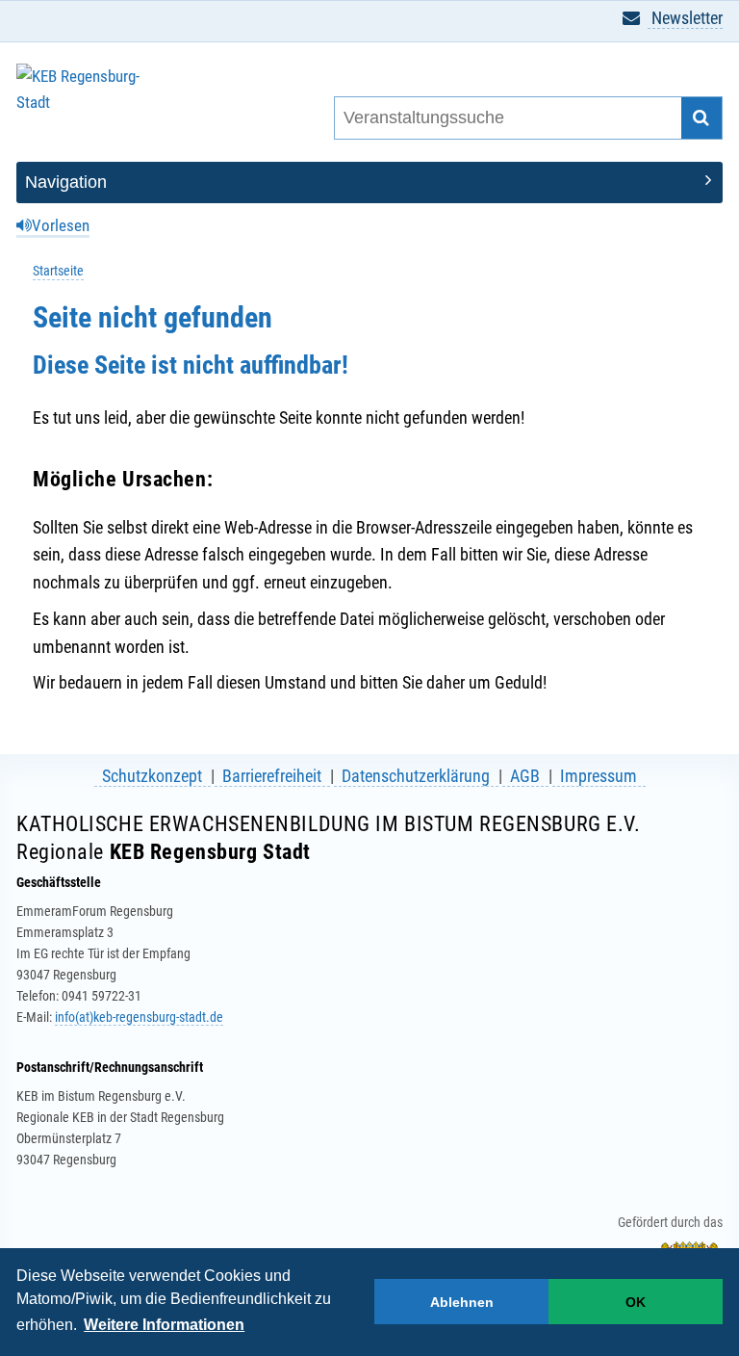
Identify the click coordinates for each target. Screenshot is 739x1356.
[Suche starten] (702, 118)
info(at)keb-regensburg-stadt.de (139, 1017)
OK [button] (635, 1302)
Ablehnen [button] (462, 1302)
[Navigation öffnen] (369, 182)
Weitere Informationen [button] (164, 1325)
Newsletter (685, 18)
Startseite (58, 271)
